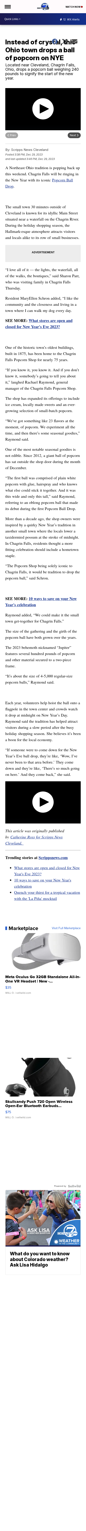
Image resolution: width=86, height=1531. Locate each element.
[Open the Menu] (7, 6)
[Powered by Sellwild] (74, 1186)
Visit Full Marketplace (66, 928)
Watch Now (73, 6)
